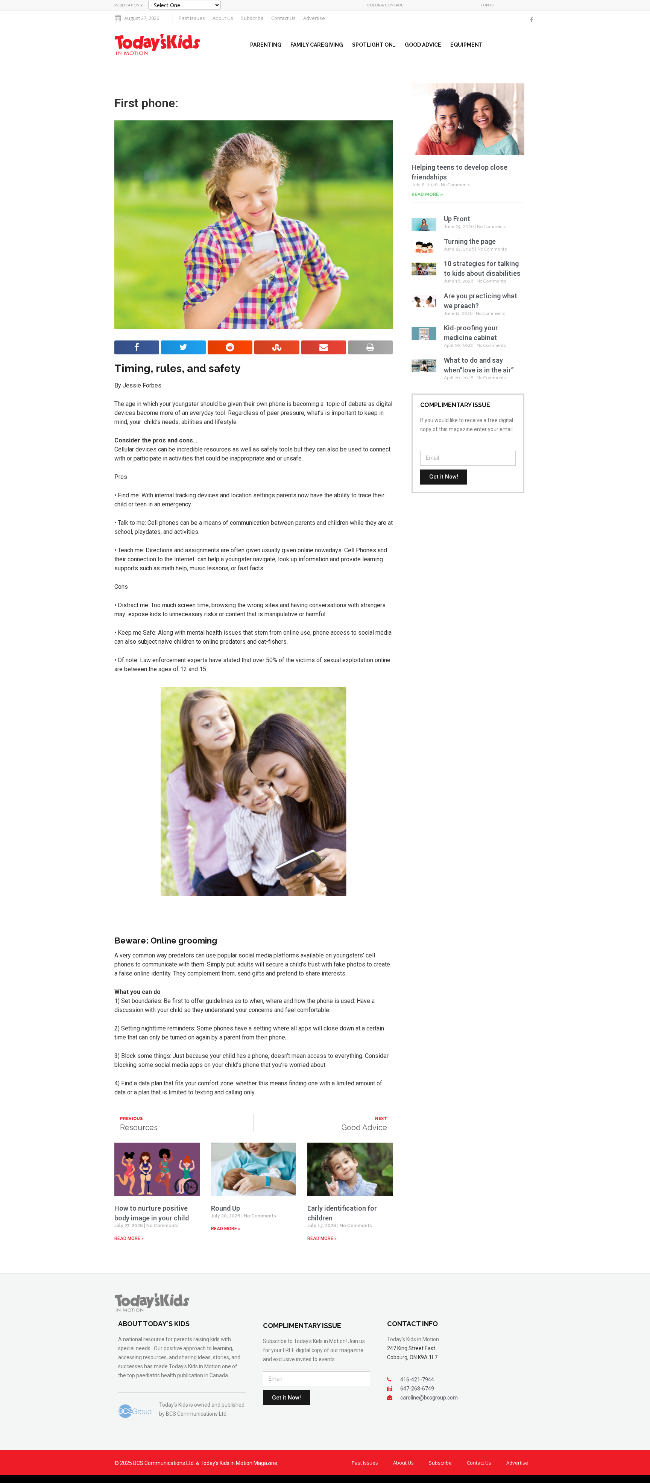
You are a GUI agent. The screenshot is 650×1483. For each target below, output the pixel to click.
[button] (534, 45)
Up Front (457, 219)
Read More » (129, 1238)
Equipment (466, 45)
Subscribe (252, 18)
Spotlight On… (374, 45)
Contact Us (283, 18)
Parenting (265, 45)
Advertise (314, 18)
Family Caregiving (316, 45)
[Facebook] (531, 20)
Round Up (225, 1208)
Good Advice (423, 45)
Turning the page (470, 241)
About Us (223, 18)
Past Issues (192, 18)
